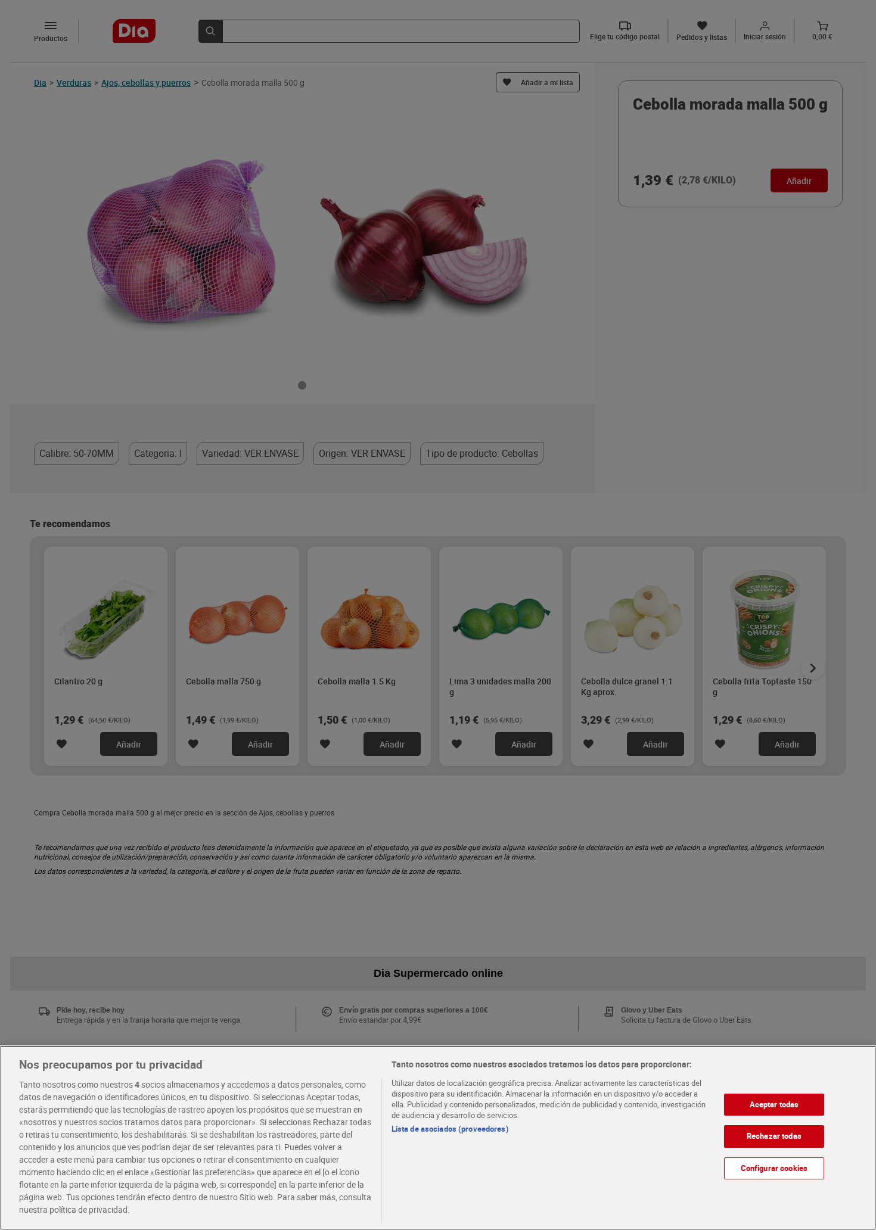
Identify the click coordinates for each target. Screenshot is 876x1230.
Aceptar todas (774, 1104)
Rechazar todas (774, 1136)
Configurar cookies (774, 1168)
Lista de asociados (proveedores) (450, 1128)
